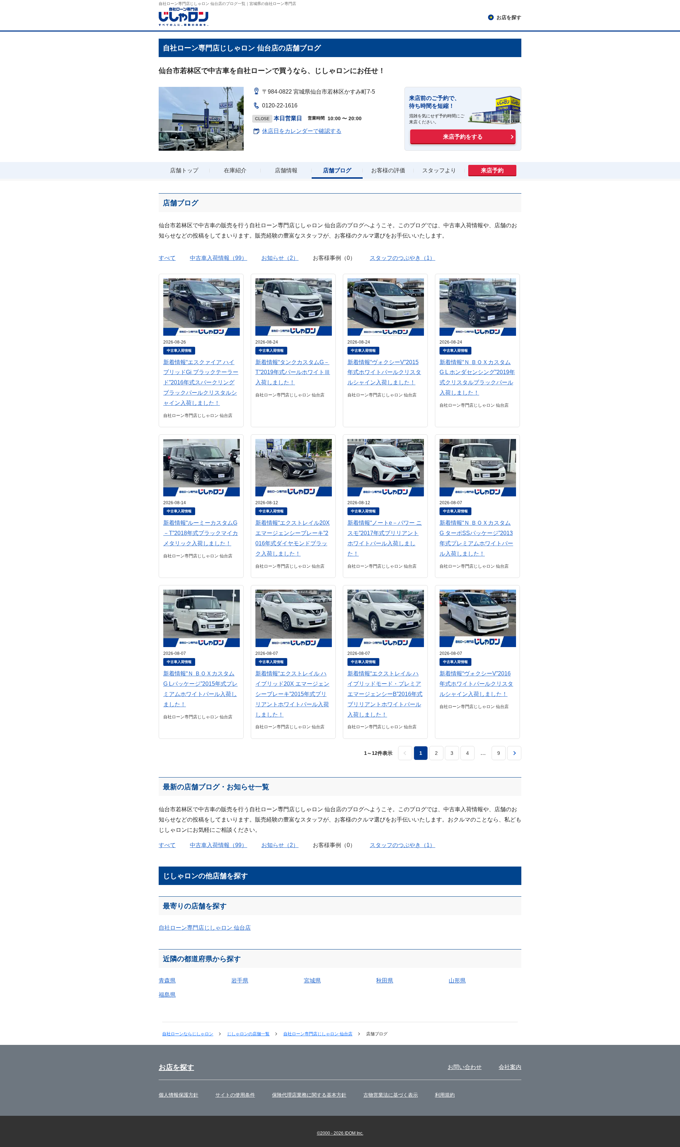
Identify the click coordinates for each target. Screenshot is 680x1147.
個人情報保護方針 (178, 1095)
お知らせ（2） (280, 258)
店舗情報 (286, 170)
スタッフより (439, 170)
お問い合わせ (465, 1067)
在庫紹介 (235, 170)
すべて (167, 258)
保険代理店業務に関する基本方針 (309, 1095)
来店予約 (492, 170)
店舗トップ (184, 170)
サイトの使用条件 (235, 1095)
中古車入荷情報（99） (218, 258)
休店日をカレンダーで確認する (301, 131)
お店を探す (176, 1067)
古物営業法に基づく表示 (390, 1095)
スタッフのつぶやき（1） (402, 258)
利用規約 (445, 1095)
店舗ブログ (337, 170)
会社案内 (510, 1067)
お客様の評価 (388, 170)
